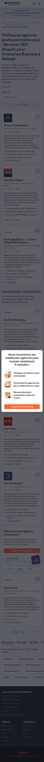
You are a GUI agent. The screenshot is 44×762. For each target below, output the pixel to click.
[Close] (40, 353)
